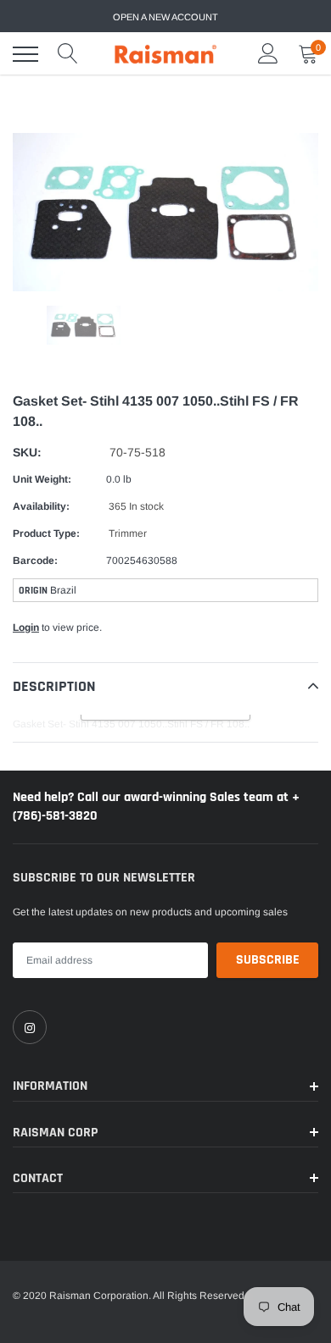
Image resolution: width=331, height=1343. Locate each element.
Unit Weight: (42, 479)
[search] (68, 54)
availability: (41, 506)
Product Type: (46, 533)
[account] (268, 54)
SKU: (27, 452)
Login (26, 627)
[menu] (25, 54)
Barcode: (35, 560)
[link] (30, 1027)
